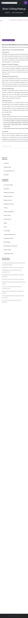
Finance (6, 207)
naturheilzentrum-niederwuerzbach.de (12, 481)
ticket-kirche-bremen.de (8, 461)
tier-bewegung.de (6, 363)
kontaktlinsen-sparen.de (8, 489)
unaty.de (4, 316)
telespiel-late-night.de (7, 527)
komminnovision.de (7, 354)
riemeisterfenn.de (6, 451)
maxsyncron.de (6, 474)
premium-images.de (7, 367)
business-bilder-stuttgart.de (9, 569)
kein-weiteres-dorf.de (7, 470)
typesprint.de (5, 598)
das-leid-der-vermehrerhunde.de (10, 453)
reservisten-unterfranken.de (9, 346)
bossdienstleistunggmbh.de (9, 328)
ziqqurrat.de (5, 326)
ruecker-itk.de (5, 432)
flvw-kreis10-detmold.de (8, 449)
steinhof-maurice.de (7, 373)
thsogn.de (4, 562)
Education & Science (9, 204)
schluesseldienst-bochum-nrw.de (10, 396)
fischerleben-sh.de (6, 386)
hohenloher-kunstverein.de (9, 499)
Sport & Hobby (7, 249)
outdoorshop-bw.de (7, 384)
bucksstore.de (5, 371)
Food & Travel (7, 215)
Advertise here (7, 167)
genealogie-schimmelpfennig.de (10, 510)
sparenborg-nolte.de (7, 359)
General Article (7, 219)
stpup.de (4, 522)
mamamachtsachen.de (7, 430)
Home (5, 226)
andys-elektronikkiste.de (8, 324)
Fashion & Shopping (9, 211)
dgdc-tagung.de (6, 421)
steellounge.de (5, 307)
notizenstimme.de (6, 310)
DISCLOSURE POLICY (9, 171)
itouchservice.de (6, 566)
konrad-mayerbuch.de (7, 394)
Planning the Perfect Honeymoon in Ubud (12, 267)
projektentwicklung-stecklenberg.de (11, 378)
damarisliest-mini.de (7, 392)
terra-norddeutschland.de (8, 508)
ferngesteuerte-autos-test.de (9, 419)
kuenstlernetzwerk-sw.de (8, 388)
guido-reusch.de (6, 483)
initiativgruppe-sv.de (7, 361)
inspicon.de (5, 594)
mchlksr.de (4, 356)
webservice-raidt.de (7, 523)
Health (5, 223)
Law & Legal (7, 230)
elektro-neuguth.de (7, 552)
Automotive (7, 188)
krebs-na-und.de (6, 504)
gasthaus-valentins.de (7, 407)
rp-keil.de (4, 344)
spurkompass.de (6, 312)
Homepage (7, 12)
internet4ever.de (6, 514)
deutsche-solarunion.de (8, 320)
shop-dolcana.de (6, 558)
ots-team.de (5, 375)
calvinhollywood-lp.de (7, 485)
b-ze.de (4, 600)
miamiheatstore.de (6, 413)
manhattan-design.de (7, 548)
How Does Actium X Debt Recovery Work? (13, 279)
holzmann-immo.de (7, 596)
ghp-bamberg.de (6, 390)
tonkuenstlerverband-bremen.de (10, 589)
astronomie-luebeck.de (8, 602)
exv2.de (4, 442)
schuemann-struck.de (7, 512)
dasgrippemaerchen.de (8, 550)
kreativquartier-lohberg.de (9, 545)
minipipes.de (5, 400)
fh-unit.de (4, 337)
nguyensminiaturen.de (7, 535)
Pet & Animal (7, 242)
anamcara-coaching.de (8, 426)
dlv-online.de (5, 403)
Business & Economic (9, 192)
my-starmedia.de (6, 438)
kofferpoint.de (5, 493)
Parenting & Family (8, 238)
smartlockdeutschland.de (8, 417)
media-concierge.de (7, 587)
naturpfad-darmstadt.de (8, 335)
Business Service (8, 200)
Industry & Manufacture (10, 234)
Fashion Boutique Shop (8, 40)
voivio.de (4, 606)
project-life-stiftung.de (8, 592)
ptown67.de (5, 472)
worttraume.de (6, 309)
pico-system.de (6, 457)
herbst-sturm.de (6, 590)
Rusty (10, 146)
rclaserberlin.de (6, 339)
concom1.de (5, 556)
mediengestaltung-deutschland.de (10, 322)
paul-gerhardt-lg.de (7, 560)
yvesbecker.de (5, 459)
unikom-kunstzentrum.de (8, 357)
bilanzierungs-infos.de (7, 369)
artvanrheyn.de (6, 365)
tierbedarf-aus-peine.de (8, 478)
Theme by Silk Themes (14, 616)
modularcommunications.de (9, 380)
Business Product (8, 196)
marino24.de (5, 405)
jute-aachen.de (5, 479)
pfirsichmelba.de (6, 546)
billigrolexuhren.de (6, 436)
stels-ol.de (4, 495)
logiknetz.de (5, 314)
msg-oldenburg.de (6, 539)
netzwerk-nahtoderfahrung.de (9, 445)
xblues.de (4, 571)
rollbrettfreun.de (6, 466)
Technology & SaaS (8, 253)
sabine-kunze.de (6, 537)
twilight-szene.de (6, 434)
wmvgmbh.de (5, 554)
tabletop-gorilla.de (7, 424)
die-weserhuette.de (7, 491)
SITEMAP (6, 174)
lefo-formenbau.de (7, 332)
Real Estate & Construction (10, 246)
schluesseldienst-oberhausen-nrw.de (11, 447)
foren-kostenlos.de (7, 502)
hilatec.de (4, 348)
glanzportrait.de (6, 463)
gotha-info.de (5, 579)
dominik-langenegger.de (8, 401)
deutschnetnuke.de (7, 476)
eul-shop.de (5, 543)
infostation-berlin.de (7, 352)
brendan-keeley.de (6, 333)
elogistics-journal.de (7, 444)
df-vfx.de (4, 506)
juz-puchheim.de (6, 440)
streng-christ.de (6, 409)
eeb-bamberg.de (6, 516)
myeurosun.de (5, 330)
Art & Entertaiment (8, 185)
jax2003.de (5, 377)
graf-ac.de (4, 318)
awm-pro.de (5, 341)
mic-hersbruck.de (6, 411)
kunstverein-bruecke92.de (8, 455)
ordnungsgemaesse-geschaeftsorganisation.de (14, 382)
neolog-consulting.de (7, 422)
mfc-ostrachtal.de (6, 533)
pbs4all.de (4, 398)
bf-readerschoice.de (7, 501)
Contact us (6, 163)
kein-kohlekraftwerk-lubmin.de (10, 468)
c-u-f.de (4, 585)
